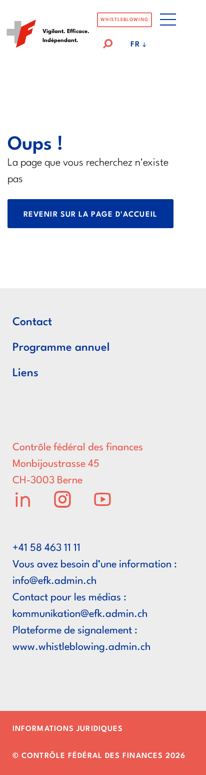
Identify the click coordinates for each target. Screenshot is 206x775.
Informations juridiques (67, 729)
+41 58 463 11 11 (46, 548)
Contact (32, 322)
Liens (25, 373)
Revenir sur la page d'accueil (91, 215)
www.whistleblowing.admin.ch (81, 647)
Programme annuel (61, 347)
